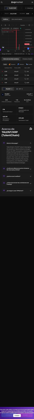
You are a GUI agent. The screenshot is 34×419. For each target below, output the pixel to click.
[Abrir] (32, 2)
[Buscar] (1, 2)
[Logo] (17, 2)
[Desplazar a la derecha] (32, 13)
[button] (29, 8)
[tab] (6, 19)
